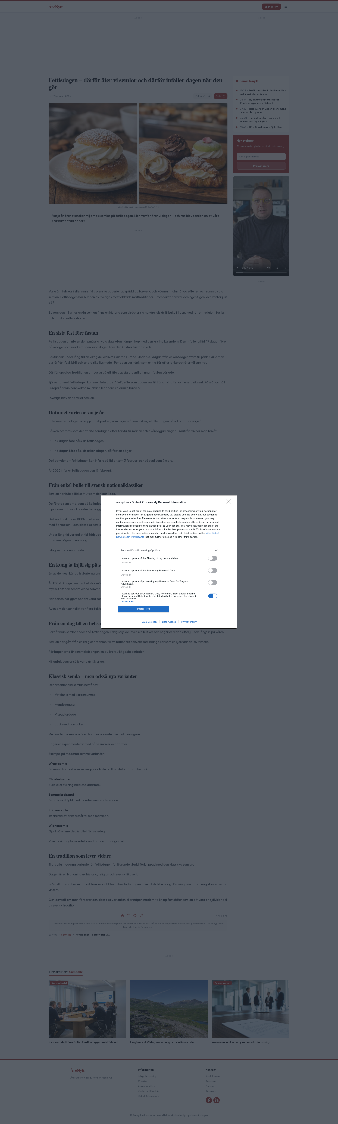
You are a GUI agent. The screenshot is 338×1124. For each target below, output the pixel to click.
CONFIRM (143, 609)
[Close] (230, 502)
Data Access (169, 621)
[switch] (212, 558)
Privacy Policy (189, 621)
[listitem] (169, 550)
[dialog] (169, 562)
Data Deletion (149, 621)
